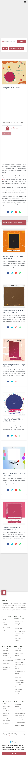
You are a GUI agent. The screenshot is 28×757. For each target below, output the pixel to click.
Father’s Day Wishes (8, 660)
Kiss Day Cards (6, 720)
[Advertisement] (14, 18)
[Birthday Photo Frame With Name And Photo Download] (14, 404)
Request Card (6, 630)
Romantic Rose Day (8, 711)
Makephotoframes (14, 736)
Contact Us (5, 624)
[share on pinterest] (16, 212)
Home (5, 48)
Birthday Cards (18, 628)
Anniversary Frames (20, 631)
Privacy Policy (6, 627)
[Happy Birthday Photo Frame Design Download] (14, 350)
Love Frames (6, 723)
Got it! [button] (14, 753)
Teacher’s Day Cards (8, 658)
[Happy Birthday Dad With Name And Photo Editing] (14, 458)
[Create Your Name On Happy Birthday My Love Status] (14, 512)
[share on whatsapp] (20, 212)
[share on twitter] (12, 212)
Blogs (4, 622)
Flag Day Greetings (19, 725)
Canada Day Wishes (20, 722)
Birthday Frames (19, 621)
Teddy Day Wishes (7, 718)
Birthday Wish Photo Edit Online (11, 88)
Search (21, 41)
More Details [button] (20, 749)
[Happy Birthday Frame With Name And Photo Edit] (14, 241)
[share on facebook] (8, 212)
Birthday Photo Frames (17, 48)
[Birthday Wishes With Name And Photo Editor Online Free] (14, 295)
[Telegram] (14, 742)
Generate (6, 133)
